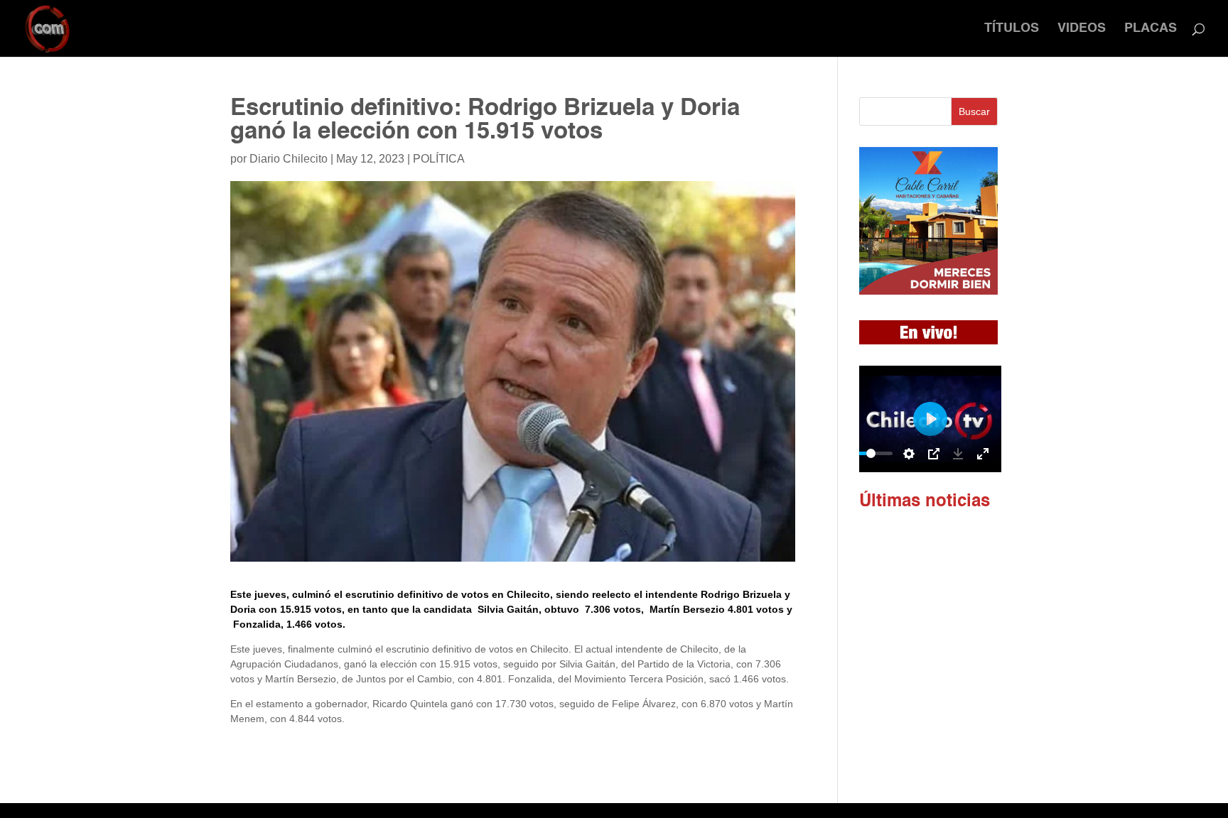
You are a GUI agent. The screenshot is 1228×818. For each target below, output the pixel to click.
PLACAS (1150, 29)
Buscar (974, 111)
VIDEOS (1081, 29)
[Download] (958, 453)
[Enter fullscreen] (982, 453)
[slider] (871, 453)
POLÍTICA (439, 159)
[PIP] (933, 453)
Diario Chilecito (288, 159)
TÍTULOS (1011, 29)
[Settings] (909, 453)
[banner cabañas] (928, 291)
